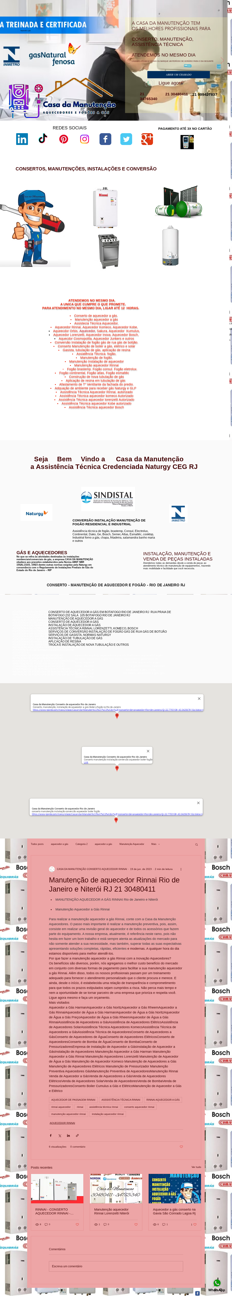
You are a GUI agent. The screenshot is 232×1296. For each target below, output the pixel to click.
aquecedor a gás (59, 844)
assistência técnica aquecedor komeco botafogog (187, 640)
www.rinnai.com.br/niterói (26, 483)
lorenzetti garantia (148, 227)
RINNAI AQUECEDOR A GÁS (163, 1099)
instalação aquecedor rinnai (108, 1113)
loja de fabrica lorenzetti (151, 221)
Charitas (186, 403)
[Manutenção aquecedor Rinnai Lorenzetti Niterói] (116, 1188)
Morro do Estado (208, 405)
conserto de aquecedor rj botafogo (178, 621)
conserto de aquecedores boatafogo (179, 627)
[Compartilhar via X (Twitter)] (59, 1135)
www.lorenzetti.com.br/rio (84, 484)
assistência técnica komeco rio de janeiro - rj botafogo (189, 632)
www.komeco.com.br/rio (143, 487)
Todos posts (37, 844)
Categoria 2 (82, 844)
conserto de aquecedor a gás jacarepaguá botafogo (187, 629)
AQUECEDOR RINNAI (62, 1123)
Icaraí (217, 403)
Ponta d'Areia (197, 408)
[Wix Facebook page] (105, 139)
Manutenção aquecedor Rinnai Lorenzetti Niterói (111, 1211)
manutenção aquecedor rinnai (68, 1113)
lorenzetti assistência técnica (154, 209)
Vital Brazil (214, 412)
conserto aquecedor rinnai (139, 1106)
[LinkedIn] (22, 139)
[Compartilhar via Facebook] (50, 1135)
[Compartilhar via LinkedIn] (68, 1135)
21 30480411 (176, 94)
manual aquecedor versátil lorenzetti (158, 274)
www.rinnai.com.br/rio (24, 480)
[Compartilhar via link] (77, 1135)
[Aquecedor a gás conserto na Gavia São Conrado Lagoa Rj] (175, 1188)
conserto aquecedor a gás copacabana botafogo (186, 624)
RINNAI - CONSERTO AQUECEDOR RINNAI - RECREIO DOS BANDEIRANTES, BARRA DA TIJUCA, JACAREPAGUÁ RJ (57, 1211)
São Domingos (194, 410)
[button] (196, 844)
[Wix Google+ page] (147, 139)
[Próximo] (222, 60)
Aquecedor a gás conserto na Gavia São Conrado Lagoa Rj (174, 1211)
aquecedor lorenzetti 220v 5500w (156, 277)
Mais (153, 844)
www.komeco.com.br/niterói (144, 489)
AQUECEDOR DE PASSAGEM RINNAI (73, 1099)
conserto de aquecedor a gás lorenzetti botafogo (186, 637)
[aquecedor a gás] (105, 116)
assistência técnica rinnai (103, 1106)
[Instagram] (84, 139)
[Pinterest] (64, 139)
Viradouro (196, 412)
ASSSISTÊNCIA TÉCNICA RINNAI (121, 1099)
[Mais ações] (181, 869)
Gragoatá (202, 403)
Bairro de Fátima (204, 399)
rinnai (80, 1106)
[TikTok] (43, 139)
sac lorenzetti (146, 218)
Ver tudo (196, 1167)
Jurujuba (188, 405)
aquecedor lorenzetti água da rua (156, 270)
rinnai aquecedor (61, 1106)
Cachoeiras (195, 401)
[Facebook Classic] (197, 1293)
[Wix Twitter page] (126, 139)
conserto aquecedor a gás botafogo (179, 635)
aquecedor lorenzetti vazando (154, 206)
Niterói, (185, 401)
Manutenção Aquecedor (131, 844)
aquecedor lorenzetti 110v (152, 267)
